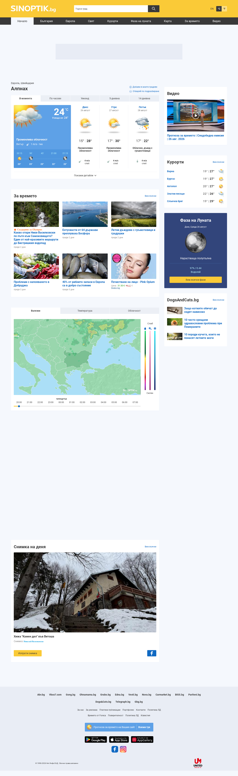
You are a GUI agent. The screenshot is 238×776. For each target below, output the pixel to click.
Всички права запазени (68, 763)
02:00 (82, 402)
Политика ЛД (154, 710)
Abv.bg (41, 694)
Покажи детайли (83, 175)
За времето (192, 21)
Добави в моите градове (145, 87)
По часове (55, 98)
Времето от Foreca (97, 715)
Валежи (35, 310)
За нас (80, 710)
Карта (168, 21)
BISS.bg (179, 694)
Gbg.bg (139, 701)
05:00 (114, 402)
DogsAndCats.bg (183, 299)
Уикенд (85, 98)
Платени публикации (109, 710)
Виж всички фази (196, 279)
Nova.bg (146, 694)
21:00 (29, 402)
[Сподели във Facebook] (151, 653)
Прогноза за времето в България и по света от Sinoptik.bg (35, 8)
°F (224, 8)
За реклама (91, 710)
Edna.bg (119, 694)
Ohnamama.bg (88, 694)
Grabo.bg (105, 694)
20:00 (19, 402)
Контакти (140, 710)
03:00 (93, 402)
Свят (91, 21)
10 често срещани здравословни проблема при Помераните (203, 323)
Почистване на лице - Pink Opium (133, 282)
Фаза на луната (141, 21)
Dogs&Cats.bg (103, 701)
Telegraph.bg (123, 701)
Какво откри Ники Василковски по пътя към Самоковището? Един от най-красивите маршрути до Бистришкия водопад (36, 238)
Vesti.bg (133, 694)
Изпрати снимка (27, 653)
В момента (25, 98)
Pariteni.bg (194, 694)
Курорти (112, 21)
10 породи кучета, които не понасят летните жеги (202, 336)
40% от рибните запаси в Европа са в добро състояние (83, 283)
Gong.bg (70, 694)
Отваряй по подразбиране (146, 91)
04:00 (103, 402)
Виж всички (150, 196)
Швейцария (27, 83)
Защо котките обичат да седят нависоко (200, 310)
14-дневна (144, 98)
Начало (22, 21)
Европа (70, 21)
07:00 (135, 402)
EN (212, 8)
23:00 (50, 402)
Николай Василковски (33, 641)
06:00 (124, 402)
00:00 (61, 402)
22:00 (40, 402)
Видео (217, 21)
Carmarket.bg (163, 694)
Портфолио (128, 710)
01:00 (72, 402)
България (46, 21)
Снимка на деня (30, 546)
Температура (85, 310)
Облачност (134, 310)
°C (219, 8)
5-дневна (114, 98)
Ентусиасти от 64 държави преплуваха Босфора (80, 231)
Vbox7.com (55, 694)
